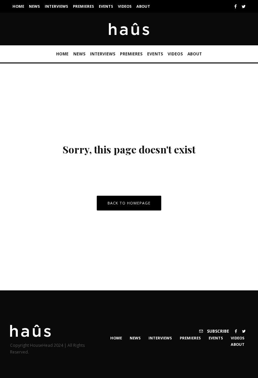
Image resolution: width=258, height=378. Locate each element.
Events (106, 6)
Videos (125, 6)
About (143, 6)
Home (18, 6)
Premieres (83, 6)
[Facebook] (235, 6)
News (34, 6)
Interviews (56, 6)
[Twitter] (243, 6)
